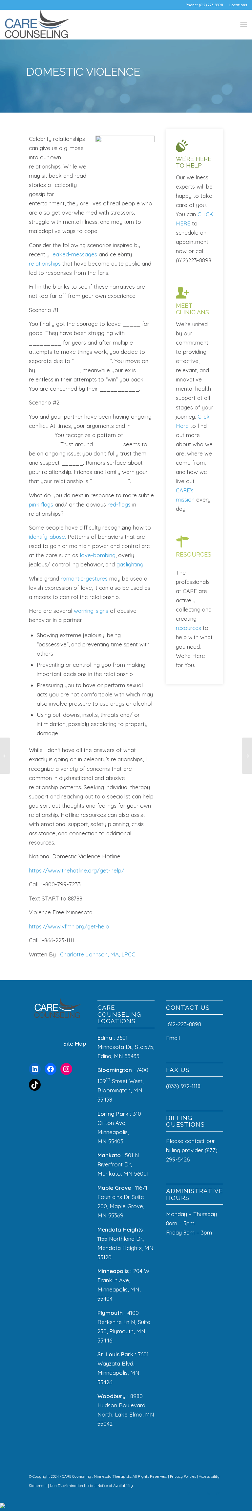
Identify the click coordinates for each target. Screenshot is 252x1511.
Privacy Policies (183, 1476)
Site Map (74, 1043)
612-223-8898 (184, 1024)
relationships (45, 263)
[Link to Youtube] (218, 1493)
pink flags (41, 504)
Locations (238, 5)
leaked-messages (74, 254)
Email (173, 1037)
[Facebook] (50, 1069)
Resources (193, 554)
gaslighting (129, 564)
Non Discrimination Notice (72, 1485)
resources (188, 627)
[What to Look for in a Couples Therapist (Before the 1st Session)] (5, 756)
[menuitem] (236, 5)
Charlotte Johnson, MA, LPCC (96, 954)
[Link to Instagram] (189, 1493)
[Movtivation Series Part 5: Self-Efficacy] (247, 756)
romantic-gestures (84, 578)
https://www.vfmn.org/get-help (69, 926)
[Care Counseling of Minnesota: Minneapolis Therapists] (37, 24)
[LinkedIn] (35, 1069)
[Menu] (243, 25)
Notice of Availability (115, 1485)
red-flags (119, 504)
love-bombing (98, 555)
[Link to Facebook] (179, 1493)
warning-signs (91, 610)
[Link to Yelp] (208, 1493)
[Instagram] (66, 1069)
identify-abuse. (47, 536)
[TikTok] (35, 1085)
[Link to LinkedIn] (198, 1493)
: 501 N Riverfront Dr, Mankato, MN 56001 (123, 1164)
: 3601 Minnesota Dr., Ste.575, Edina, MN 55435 (125, 1046)
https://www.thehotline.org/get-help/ (76, 870)
